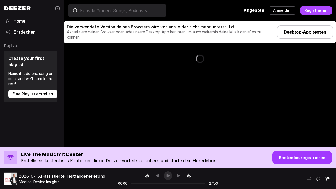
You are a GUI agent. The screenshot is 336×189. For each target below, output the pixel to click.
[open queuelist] (308, 179)
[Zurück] (157, 175)
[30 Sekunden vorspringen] (189, 175)
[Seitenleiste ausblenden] (57, 8)
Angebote (254, 10)
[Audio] (327, 179)
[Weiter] (178, 175)
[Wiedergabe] (168, 175)
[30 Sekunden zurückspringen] (147, 175)
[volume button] (318, 179)
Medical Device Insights (39, 182)
